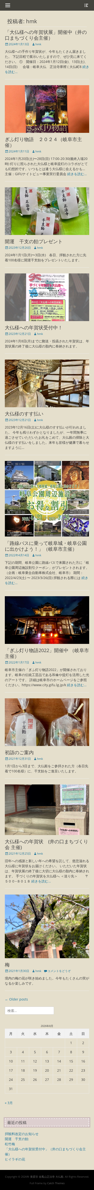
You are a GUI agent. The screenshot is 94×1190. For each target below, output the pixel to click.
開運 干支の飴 (16, 1139)
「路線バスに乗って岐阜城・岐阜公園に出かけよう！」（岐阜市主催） (46, 546)
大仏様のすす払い (24, 413)
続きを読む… (77, 174)
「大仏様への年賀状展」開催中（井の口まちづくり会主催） (46, 35)
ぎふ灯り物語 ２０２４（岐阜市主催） (43, 142)
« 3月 (9, 1102)
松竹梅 (10, 1144)
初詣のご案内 (19, 752)
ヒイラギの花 (15, 1159)
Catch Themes (56, 1183)
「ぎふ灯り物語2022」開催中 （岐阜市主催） (47, 653)
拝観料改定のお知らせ (22, 1133)
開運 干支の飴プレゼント (34, 241)
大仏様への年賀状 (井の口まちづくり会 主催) (46, 844)
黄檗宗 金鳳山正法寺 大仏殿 (46, 1176)
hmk (38, 44)
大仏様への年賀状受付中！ (34, 327)
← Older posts (16, 999)
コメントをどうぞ (59, 971)
